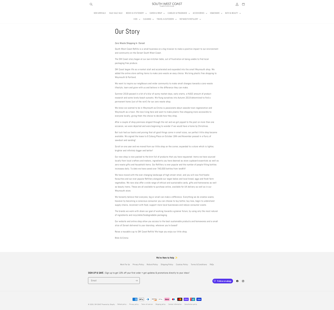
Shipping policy (161, 304)
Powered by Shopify (108, 304)
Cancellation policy (190, 304)
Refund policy (122, 304)
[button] (91, 4)
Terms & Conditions (199, 264)
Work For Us (125, 264)
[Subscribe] (136, 280)
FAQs (212, 264)
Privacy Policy (138, 264)
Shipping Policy (167, 264)
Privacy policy (134, 304)
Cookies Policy (182, 264)
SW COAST (97, 304)
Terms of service (147, 304)
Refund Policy (152, 264)
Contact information (175, 304)
